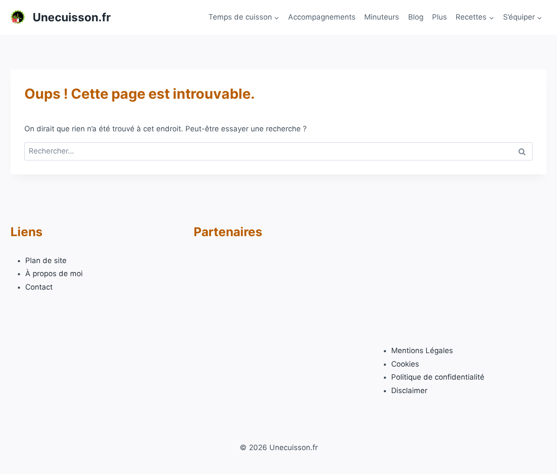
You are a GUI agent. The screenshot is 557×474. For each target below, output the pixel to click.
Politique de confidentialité (437, 377)
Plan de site (46, 260)
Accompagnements (322, 17)
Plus (439, 17)
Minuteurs (381, 17)
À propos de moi (54, 273)
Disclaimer (409, 390)
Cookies (405, 364)
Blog (415, 17)
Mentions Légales (422, 350)
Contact (39, 287)
